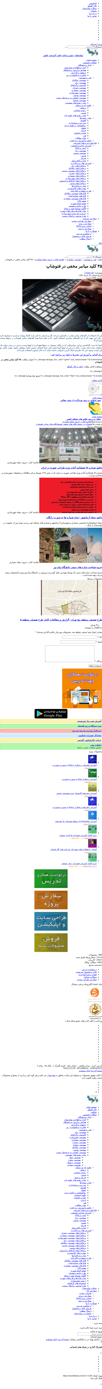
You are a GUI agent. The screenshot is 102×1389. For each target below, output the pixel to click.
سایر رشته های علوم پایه (75, 115)
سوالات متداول (90, 977)
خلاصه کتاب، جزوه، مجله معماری (49, 259)
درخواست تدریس (83, 234)
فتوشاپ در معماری (84, 424)
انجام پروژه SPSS (83, 226)
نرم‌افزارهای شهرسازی (76, 178)
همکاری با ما (91, 231)
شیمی (83, 113)
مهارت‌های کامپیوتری (76, 188)
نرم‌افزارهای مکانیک (77, 168)
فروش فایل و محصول (81, 236)
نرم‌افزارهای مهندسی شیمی (73, 171)
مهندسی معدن (74, 1160)
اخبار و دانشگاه (84, 65)
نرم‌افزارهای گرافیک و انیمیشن (72, 181)
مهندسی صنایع (79, 100)
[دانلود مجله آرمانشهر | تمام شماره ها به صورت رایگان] (70, 512)
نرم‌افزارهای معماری (77, 176)
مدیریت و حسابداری (77, 123)
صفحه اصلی (91, 60)
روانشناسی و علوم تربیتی (75, 125)
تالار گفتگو (92, 6)
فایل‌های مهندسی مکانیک (75, 193)
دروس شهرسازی (78, 1281)
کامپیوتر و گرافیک (78, 85)
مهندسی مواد (75, 1157)
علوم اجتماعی (80, 1195)
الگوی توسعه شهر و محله (75, 208)
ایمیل (99, 642)
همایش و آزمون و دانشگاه (74, 70)
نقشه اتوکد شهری (78, 203)
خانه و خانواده (80, 133)
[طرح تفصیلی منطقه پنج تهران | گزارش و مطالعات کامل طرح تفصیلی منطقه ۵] (70, 614)
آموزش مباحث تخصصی (81, 145)
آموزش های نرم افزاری (81, 163)
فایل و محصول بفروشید (86, 972)
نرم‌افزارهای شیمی (77, 183)
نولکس (94, 1112)
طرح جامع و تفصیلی (77, 206)
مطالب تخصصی (89, 62)
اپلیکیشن (93, 3)
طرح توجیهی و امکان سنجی (74, 216)
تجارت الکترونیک (79, 161)
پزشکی (83, 108)
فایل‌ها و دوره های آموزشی (85, 143)
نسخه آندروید (96, 1071)
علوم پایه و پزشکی (83, 105)
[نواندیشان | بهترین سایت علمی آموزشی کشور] (92, 252)
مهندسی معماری (78, 90)
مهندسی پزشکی (74, 1162)
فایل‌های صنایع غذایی (77, 196)
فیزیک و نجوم (80, 1177)
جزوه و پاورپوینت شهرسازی (73, 213)
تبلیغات (93, 11)
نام (100, 637)
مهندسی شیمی (79, 95)
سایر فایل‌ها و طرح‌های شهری (73, 211)
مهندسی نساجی (74, 1165)
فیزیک (83, 158)
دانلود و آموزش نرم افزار (80, 140)
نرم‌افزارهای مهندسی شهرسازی (72, 1238)
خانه (100, 259)
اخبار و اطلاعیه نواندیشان (75, 67)
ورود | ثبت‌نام (96, 44)
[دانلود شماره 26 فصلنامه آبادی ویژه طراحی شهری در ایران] (70, 462)
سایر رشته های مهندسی (75, 103)
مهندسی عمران (79, 88)
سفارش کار (91, 1291)
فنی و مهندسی (84, 78)
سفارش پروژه (85, 223)
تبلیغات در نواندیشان (82, 1313)
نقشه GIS (81, 201)
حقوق (83, 128)
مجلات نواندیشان (89, 8)
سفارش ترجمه (84, 229)
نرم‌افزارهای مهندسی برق (74, 1240)
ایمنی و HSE (80, 148)
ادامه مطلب (96, 380)
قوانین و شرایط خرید (87, 974)
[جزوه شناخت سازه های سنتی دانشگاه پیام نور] (70, 562)
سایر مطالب (80, 138)
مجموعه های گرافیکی (76, 1283)
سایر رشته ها (85, 118)
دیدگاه (98, 661)
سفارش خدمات (90, 218)
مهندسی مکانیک (79, 80)
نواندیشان (51, 1075)
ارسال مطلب (85, 239)
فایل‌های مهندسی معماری (74, 198)
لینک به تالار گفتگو (75, 367)
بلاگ (100, 243)
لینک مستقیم (84, 1071)
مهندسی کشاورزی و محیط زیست (71, 98)
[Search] (66, 47)
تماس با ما (92, 16)
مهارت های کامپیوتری (76, 1253)
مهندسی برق (80, 83)
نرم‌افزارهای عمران (77, 173)
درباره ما (93, 13)
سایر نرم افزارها (79, 186)
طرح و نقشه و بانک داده (81, 191)
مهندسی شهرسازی (77, 93)
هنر (84, 135)
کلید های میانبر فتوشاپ (46, 424)
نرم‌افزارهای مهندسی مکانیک (73, 1243)
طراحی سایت (85, 1293)
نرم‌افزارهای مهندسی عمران (73, 1233)
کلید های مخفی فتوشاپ (66, 424)
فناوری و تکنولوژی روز (76, 75)
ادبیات (83, 130)
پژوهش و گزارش (78, 73)
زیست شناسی (79, 110)
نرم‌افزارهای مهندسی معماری (73, 1235)
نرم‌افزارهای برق (78, 166)
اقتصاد (83, 120)
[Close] (101, 1340)
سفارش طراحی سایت (81, 221)
